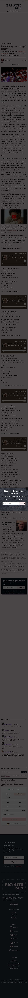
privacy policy (15, 507)
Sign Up (22, 503)
